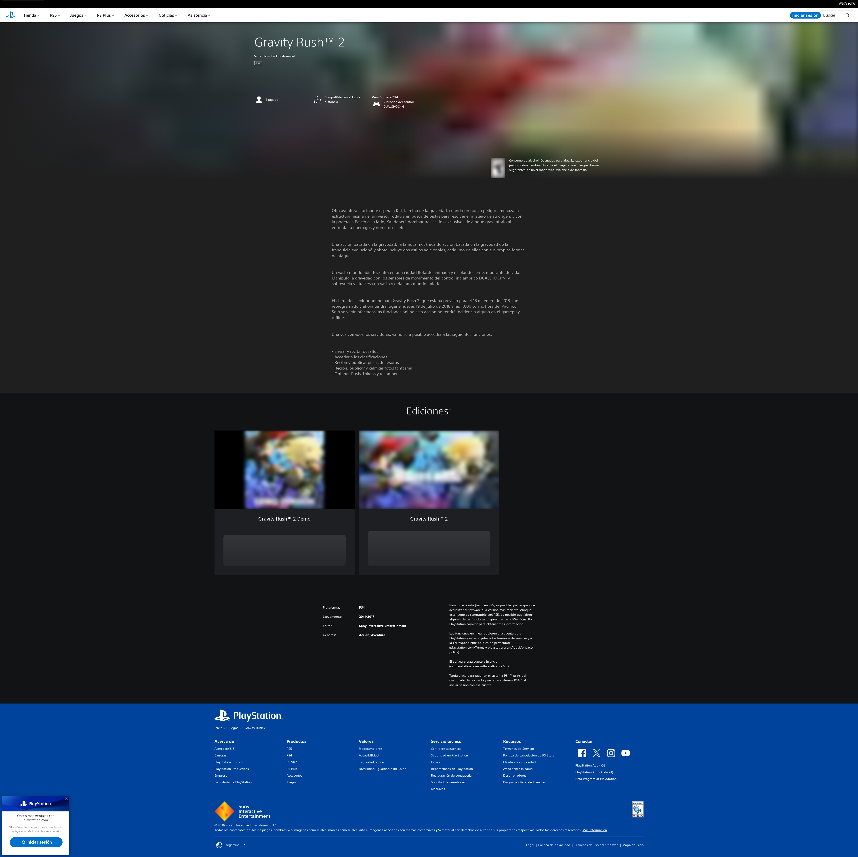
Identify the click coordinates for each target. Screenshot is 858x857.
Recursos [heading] (512, 741)
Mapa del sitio (633, 845)
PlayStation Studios (228, 762)
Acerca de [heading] (224, 741)
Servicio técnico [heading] (446, 741)
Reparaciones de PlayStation (452, 769)
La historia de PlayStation (233, 782)
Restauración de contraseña (451, 775)
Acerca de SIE (224, 749)
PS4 (289, 755)
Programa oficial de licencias (524, 782)
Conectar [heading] (584, 741)
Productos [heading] (296, 741)
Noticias (166, 15)
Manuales (438, 789)
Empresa (220, 775)
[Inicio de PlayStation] (10, 15)
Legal (530, 845)
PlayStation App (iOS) (590, 765)
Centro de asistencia (446, 749)
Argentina (233, 845)
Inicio (218, 728)
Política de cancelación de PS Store (528, 755)
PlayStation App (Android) (594, 772)
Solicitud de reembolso (448, 782)
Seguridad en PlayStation (449, 755)
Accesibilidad (369, 755)
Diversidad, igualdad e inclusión (382, 769)
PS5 (53, 15)
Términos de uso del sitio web (596, 845)
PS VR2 (292, 762)
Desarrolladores (514, 775)
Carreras (220, 755)
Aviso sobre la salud (518, 769)
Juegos (76, 15)
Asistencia (197, 15)
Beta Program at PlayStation (595, 779)
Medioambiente (370, 749)
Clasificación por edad (519, 762)
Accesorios (134, 15)
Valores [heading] (366, 741)
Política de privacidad (554, 845)
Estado (436, 762)
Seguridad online (371, 762)
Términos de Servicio (518, 749)
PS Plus (104, 15)
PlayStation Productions (231, 769)
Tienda (29, 15)
